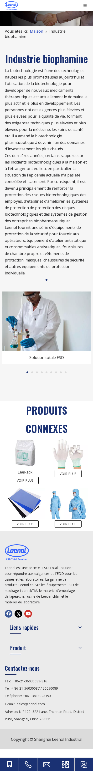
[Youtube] (28, 614)
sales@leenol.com (31, 704)
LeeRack (25, 472)
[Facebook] (8, 614)
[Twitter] (18, 614)
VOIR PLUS (25, 480)
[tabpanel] (46, 327)
